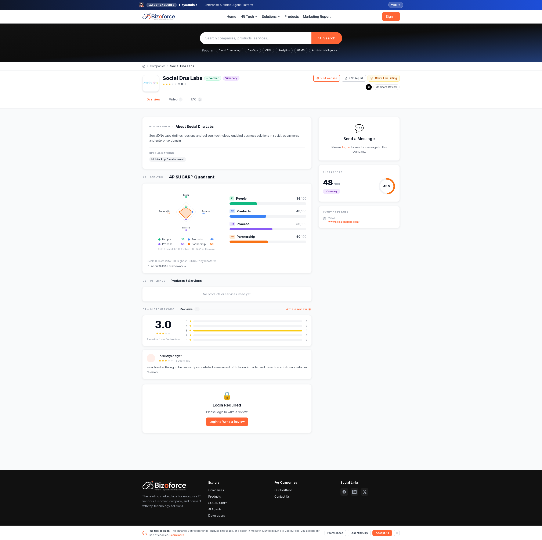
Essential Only (359, 532)
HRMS (301, 50)
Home (231, 16)
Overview (153, 99)
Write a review (296, 309)
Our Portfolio (283, 490)
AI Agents (214, 509)
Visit (394, 4)
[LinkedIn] (354, 492)
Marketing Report (317, 16)
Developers (216, 515)
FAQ (196, 99)
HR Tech (247, 16)
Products (292, 16)
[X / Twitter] (369, 87)
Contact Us (282, 496)
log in (346, 147)
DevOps (253, 50)
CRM (268, 50)
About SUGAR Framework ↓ (168, 266)
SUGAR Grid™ (217, 503)
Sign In (391, 16)
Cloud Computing (230, 50)
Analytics (284, 50)
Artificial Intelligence (324, 50)
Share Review (388, 87)
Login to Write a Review (227, 421)
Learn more (177, 535)
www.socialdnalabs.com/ (343, 221)
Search (329, 38)
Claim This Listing (386, 78)
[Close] (397, 533)
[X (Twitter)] (364, 492)
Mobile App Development (167, 159)
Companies (158, 66)
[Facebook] (344, 492)
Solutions (269, 16)
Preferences (335, 532)
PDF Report (356, 78)
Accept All (382, 532)
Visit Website (329, 78)
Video (175, 99)
